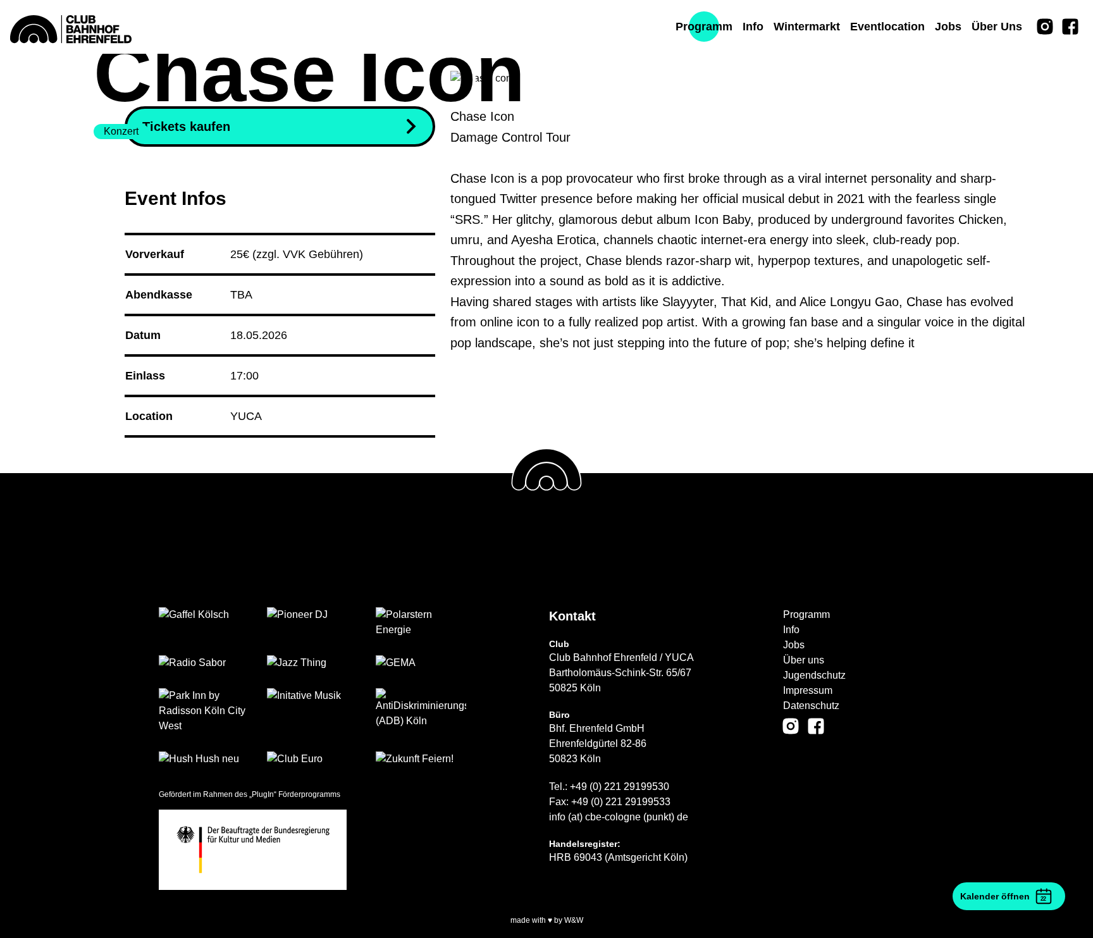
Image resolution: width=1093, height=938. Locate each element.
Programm (806, 614)
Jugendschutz (814, 675)
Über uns (803, 660)
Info (791, 629)
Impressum (807, 690)
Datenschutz (811, 705)
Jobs (794, 644)
